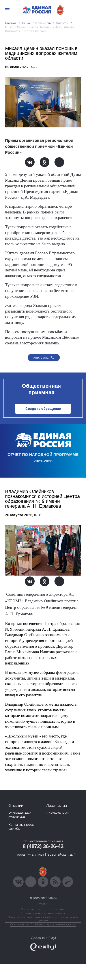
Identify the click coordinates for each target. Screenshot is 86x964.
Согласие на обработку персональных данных (43, 924)
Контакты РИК (57, 813)
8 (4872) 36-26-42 (43, 846)
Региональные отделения (19, 815)
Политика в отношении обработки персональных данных (43, 918)
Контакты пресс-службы (21, 827)
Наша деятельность (36, 23)
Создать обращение (43, 409)
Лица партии (56, 806)
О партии (15, 806)
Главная (11, 23)
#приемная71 (43, 357)
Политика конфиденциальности (43, 913)
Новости (62, 23)
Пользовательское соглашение (43, 909)
